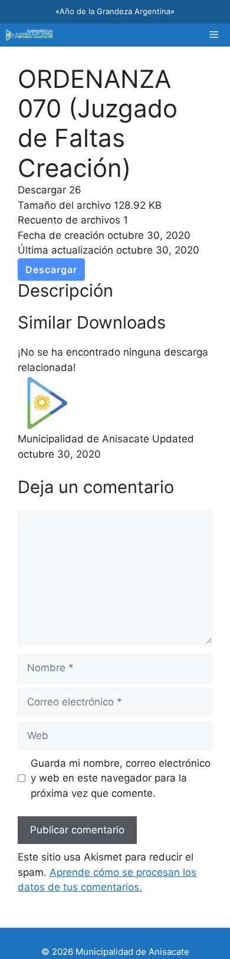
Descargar (51, 269)
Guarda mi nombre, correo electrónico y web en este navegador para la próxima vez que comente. (121, 778)
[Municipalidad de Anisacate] (29, 35)
